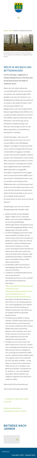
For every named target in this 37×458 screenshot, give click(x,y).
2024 (10, 31)
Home (6, 31)
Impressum (6, 452)
